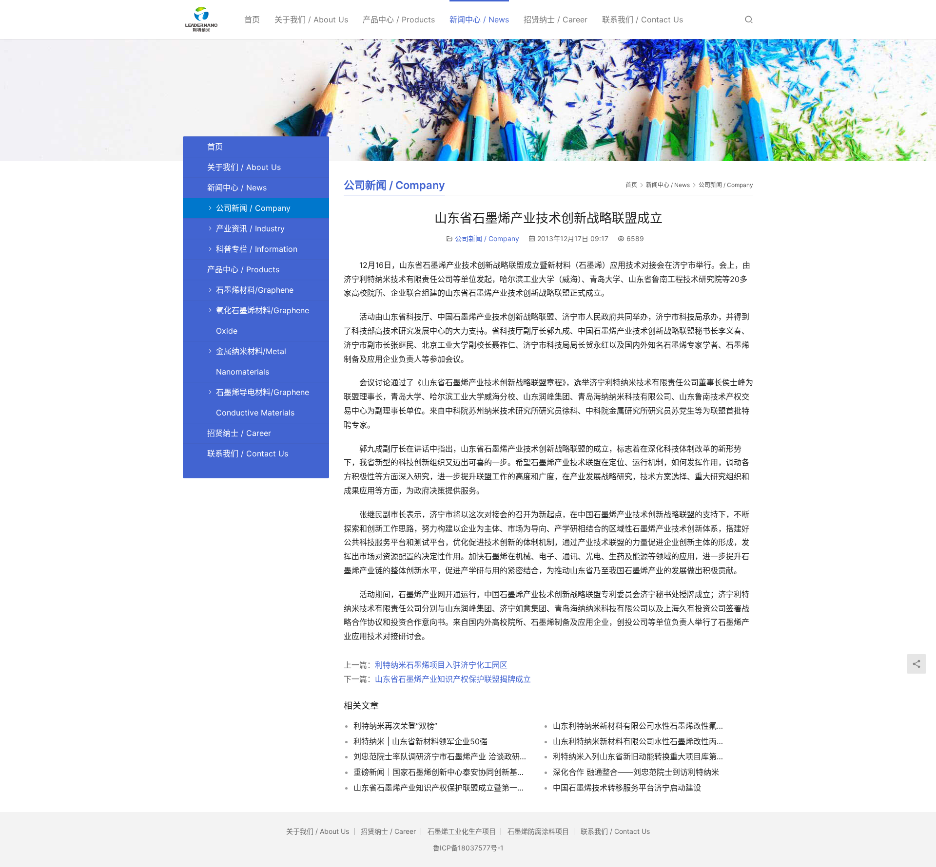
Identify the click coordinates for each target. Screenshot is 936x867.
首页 (252, 19)
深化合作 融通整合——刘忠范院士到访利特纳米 (636, 772)
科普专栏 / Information (256, 249)
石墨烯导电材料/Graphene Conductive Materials (262, 402)
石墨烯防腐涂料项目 (538, 831)
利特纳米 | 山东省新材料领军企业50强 (420, 741)
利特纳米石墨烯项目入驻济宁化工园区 (441, 665)
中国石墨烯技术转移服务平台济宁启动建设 (627, 787)
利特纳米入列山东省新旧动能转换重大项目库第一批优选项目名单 (640, 756)
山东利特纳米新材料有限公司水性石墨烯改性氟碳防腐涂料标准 (640, 726)
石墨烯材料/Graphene (254, 290)
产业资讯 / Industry (250, 228)
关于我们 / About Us (311, 19)
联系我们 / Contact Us (642, 19)
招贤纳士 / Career (555, 19)
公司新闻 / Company (487, 238)
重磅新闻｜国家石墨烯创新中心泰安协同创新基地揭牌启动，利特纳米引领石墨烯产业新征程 (441, 772)
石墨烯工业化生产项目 (462, 831)
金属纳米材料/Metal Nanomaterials (251, 361)
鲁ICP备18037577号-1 (468, 848)
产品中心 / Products (399, 19)
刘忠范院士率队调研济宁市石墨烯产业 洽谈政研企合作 (441, 756)
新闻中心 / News (479, 19)
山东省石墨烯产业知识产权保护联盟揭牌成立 (453, 679)
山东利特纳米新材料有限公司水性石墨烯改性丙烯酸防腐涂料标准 (640, 741)
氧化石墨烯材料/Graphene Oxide (262, 320)
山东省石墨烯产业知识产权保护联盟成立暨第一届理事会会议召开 (441, 787)
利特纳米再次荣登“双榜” (395, 726)
